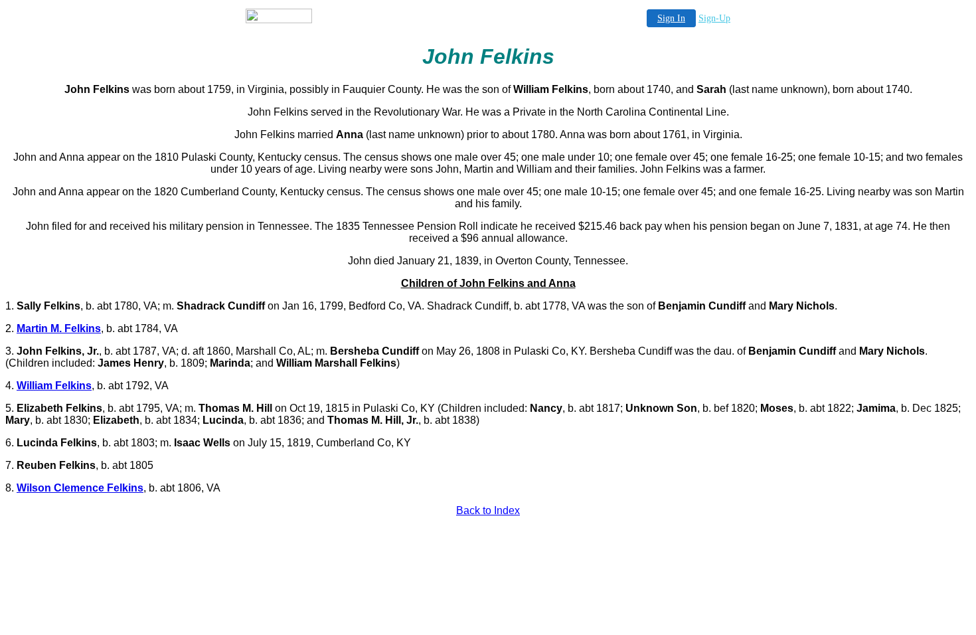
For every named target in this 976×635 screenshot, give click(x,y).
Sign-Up (714, 18)
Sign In (671, 18)
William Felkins (54, 385)
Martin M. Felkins (59, 328)
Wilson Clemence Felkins (80, 488)
